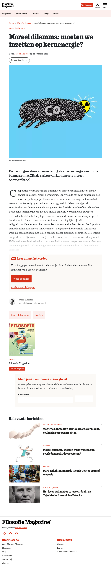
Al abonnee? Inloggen (23, 287)
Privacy (60, 547)
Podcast (35, 13)
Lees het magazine (17, 368)
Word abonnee (86, 5)
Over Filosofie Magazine (12, 544)
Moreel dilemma (24, 23)
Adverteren (7, 555)
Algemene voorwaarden (67, 551)
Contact (5, 563)
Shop (46, 13)
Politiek (39, 315)
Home (11, 23)
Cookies (60, 544)
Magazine (6, 13)
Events (56, 13)
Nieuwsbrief (21, 13)
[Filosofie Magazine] (8, 5)
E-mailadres (23, 394)
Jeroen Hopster (21, 53)
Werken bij (7, 559)
